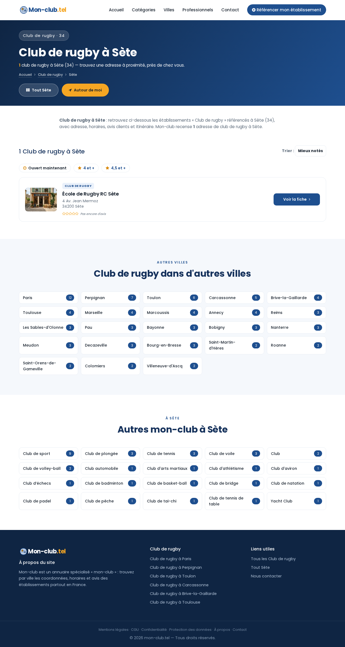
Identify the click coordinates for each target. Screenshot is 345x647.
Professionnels (197, 10)
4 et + (88, 168)
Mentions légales (114, 629)
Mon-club (47, 10)
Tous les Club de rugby (273, 559)
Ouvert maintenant (47, 168)
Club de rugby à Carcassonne (179, 585)
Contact (230, 10)
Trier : (288, 150)
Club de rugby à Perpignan (176, 567)
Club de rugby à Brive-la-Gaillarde (183, 593)
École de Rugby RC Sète (90, 193)
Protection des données (190, 629)
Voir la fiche (295, 199)
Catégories (144, 10)
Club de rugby (50, 74)
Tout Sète (41, 90)
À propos (222, 629)
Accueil (116, 10)
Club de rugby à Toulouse (175, 602)
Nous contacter (266, 576)
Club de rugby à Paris (170, 559)
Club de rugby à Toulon (173, 576)
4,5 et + (118, 168)
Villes (169, 10)
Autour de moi (88, 90)
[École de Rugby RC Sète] (41, 199)
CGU (135, 629)
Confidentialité (154, 629)
